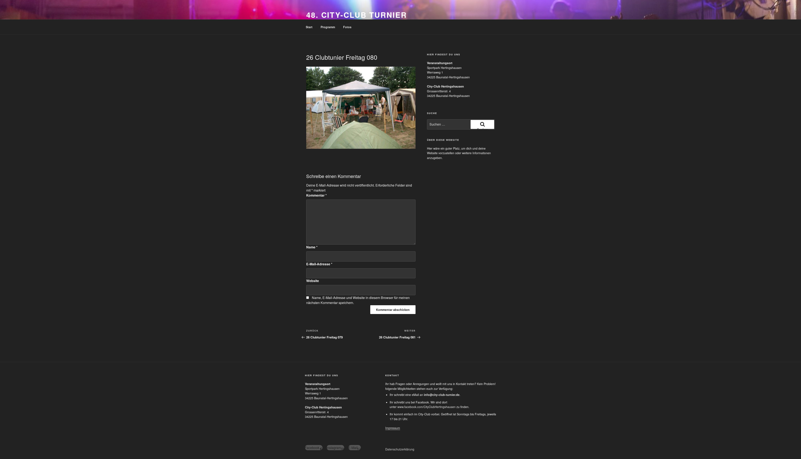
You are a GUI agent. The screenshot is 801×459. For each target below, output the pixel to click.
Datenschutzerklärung (399, 449)
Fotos (347, 27)
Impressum (392, 428)
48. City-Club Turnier (356, 14)
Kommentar (316, 195)
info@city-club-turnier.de (442, 395)
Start (309, 27)
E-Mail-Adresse (319, 264)
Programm (328, 27)
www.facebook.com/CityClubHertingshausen (426, 407)
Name (311, 247)
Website (312, 280)
